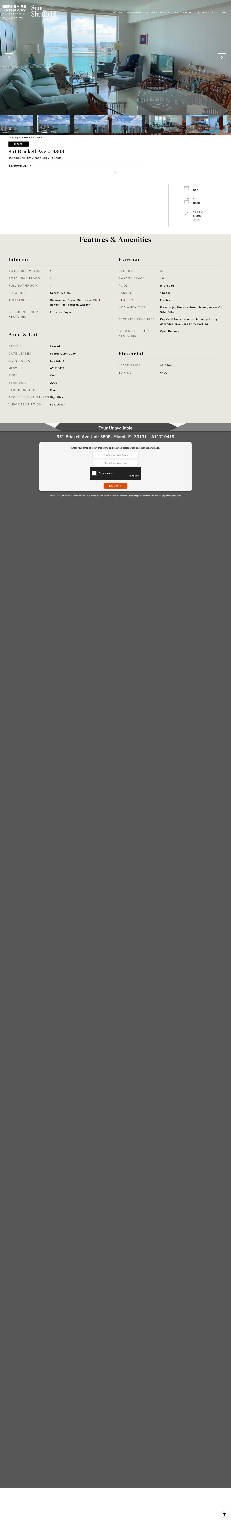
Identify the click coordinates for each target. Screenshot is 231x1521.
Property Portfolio (127, 12)
